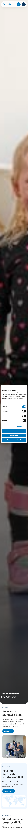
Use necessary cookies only (14, 439)
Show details (20, 426)
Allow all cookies (14, 431)
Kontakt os (7, 791)
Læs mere (7, 731)
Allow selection (14, 435)
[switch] (24, 411)
